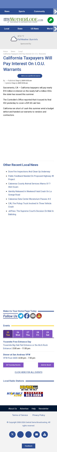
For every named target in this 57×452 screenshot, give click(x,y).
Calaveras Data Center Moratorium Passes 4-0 (29, 199)
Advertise (24, 408)
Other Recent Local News (20, 165)
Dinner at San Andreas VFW (16, 354)
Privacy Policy (39, 415)
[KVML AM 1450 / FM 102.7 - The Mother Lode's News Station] (29, 387)
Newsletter (44, 408)
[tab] (8, 334)
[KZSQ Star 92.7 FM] (13, 393)
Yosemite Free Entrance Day (17, 342)
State (20, 29)
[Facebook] (20, 434)
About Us (12, 408)
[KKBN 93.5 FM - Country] (33, 393)
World (50, 29)
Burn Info (34, 39)
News (7, 11)
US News (35, 29)
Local (6, 29)
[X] (12, 434)
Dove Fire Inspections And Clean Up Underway (29, 171)
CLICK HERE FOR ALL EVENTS (28, 372)
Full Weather (23, 39)
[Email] (36, 434)
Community (39, 11)
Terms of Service (20, 415)
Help (34, 408)
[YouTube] (28, 434)
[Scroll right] (55, 11)
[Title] (44, 434)
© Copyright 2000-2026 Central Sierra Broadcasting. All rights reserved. (28, 424)
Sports (22, 11)
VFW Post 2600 (10, 358)
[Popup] (50, 20)
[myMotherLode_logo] (23, 20)
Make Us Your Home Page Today (20, 311)
